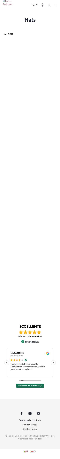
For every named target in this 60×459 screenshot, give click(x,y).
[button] (34, 4)
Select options (11, 96)
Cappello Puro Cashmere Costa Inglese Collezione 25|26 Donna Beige (41, 85)
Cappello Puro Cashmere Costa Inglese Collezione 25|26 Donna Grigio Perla (14, 222)
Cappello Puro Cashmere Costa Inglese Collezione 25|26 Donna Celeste (40, 153)
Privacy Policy (30, 425)
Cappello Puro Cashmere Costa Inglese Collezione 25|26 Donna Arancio (40, 222)
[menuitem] (25, 452)
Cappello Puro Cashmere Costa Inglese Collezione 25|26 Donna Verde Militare (14, 153)
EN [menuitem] (34, 451)
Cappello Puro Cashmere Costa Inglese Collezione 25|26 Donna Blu (14, 290)
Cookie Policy (30, 429)
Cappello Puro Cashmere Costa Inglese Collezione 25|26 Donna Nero (14, 85)
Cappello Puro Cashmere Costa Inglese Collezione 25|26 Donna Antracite (40, 292)
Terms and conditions (30, 420)
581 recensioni (35, 336)
